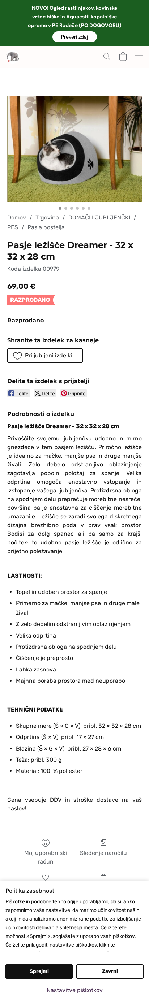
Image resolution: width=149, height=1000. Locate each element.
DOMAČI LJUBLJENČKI (99, 217)
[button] (74, 36)
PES (12, 227)
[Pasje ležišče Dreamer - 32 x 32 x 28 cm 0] (74, 149)
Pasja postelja (46, 227)
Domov (16, 217)
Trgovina (47, 217)
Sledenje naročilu (103, 852)
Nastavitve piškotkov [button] (75, 990)
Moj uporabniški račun (45, 857)
